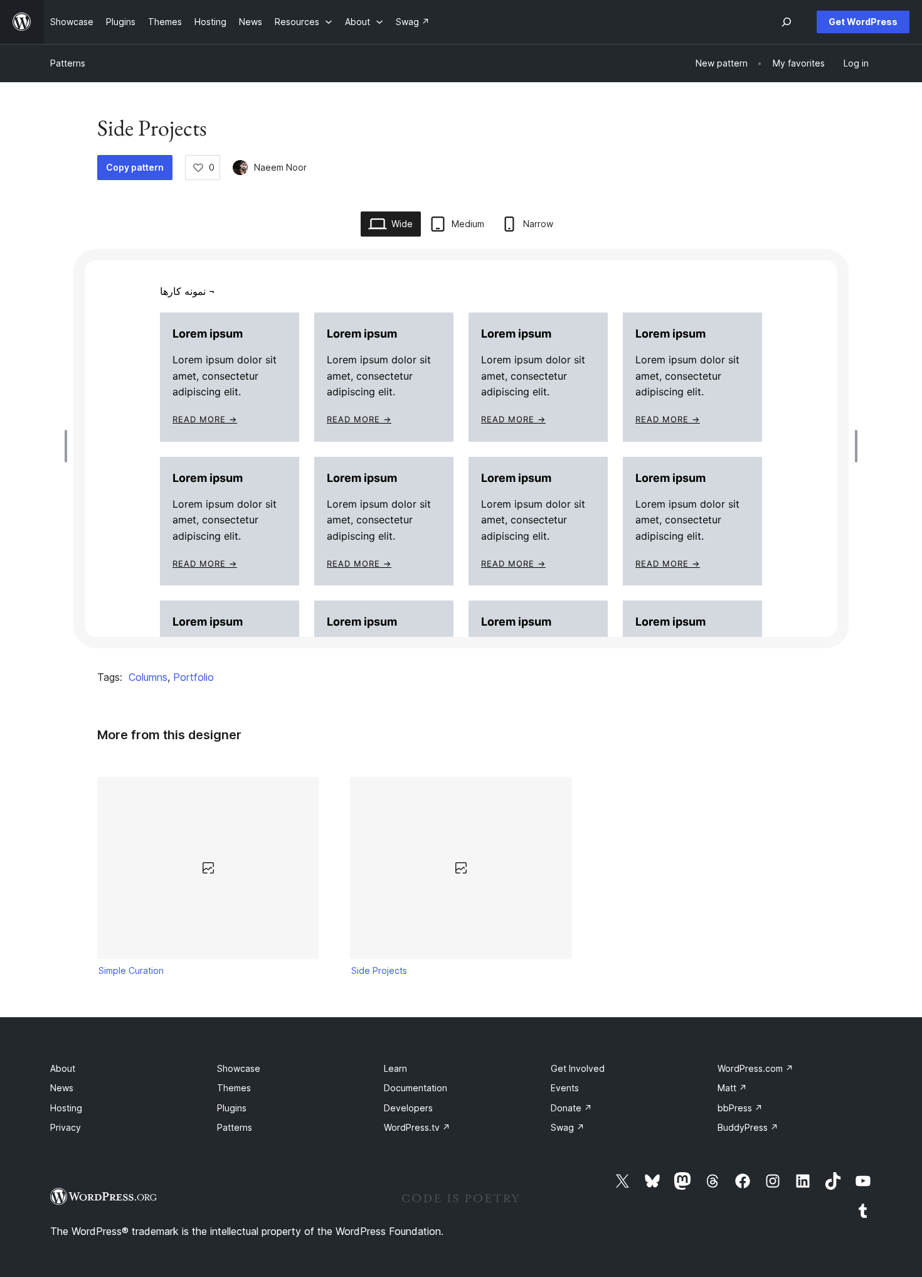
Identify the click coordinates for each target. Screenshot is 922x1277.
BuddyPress (748, 1127)
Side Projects (379, 970)
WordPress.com (755, 1068)
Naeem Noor (280, 167)
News (61, 1087)
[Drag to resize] (69, 446)
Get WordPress (863, 21)
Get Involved (578, 1068)
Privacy (65, 1127)
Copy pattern (135, 167)
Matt (732, 1087)
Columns (148, 677)
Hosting (66, 1108)
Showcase (238, 1068)
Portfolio (193, 677)
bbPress (740, 1108)
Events (565, 1087)
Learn (395, 1068)
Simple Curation (131, 970)
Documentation (415, 1087)
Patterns (67, 63)
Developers (408, 1108)
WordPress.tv (417, 1127)
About (62, 1068)
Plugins (231, 1108)
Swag (568, 1127)
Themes (234, 1087)
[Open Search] (786, 22)
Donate (571, 1108)
